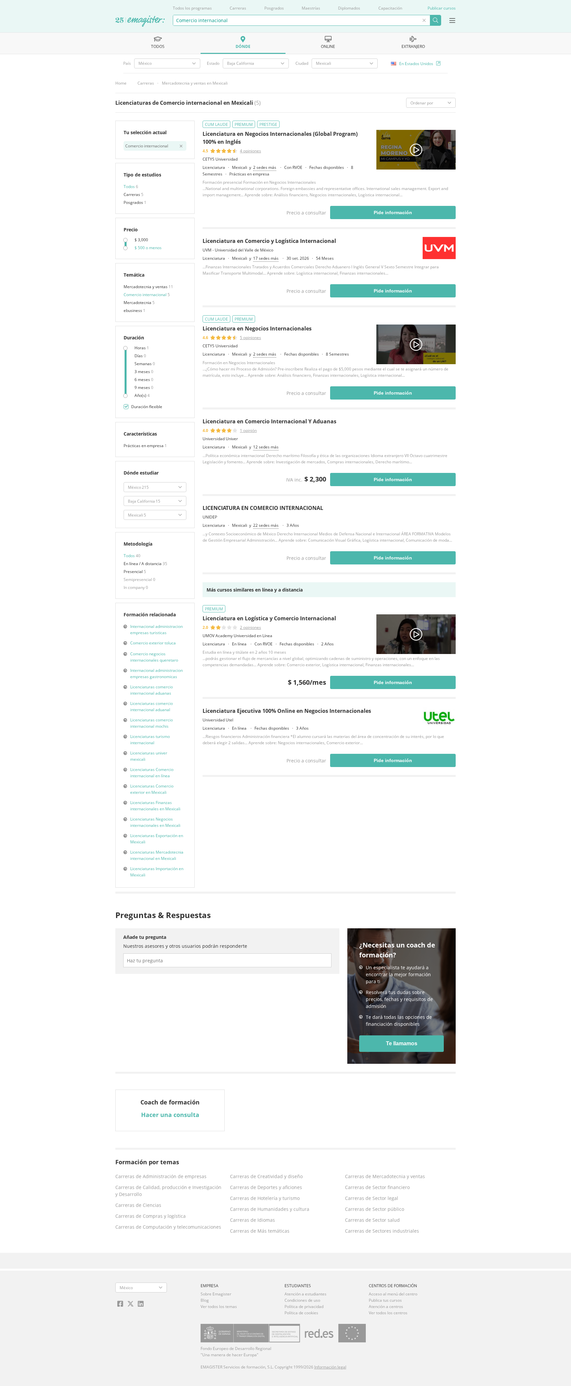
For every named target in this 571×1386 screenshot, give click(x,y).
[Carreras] (140, 21)
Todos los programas (192, 8)
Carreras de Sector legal (371, 1198)
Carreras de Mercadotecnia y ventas (385, 1176)
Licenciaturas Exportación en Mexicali (156, 839)
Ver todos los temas (219, 1306)
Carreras (238, 8)
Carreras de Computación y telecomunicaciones (168, 1227)
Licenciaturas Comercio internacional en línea (151, 773)
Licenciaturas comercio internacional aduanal (151, 706)
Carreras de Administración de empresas (161, 1176)
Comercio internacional (146, 294)
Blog (205, 1300)
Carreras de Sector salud (372, 1220)
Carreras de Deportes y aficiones (266, 1187)
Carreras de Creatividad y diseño (266, 1176)
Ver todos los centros (388, 1313)
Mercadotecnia (138, 302)
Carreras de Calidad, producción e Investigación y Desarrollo (168, 1190)
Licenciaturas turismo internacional (150, 740)
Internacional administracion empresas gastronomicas (156, 673)
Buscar (435, 20)
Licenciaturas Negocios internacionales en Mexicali (155, 822)
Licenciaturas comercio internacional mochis (151, 723)
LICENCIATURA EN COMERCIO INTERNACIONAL (263, 508)
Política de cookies (301, 1313)
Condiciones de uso (302, 1300)
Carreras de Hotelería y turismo (265, 1198)
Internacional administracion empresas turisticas (156, 629)
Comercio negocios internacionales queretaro (154, 657)
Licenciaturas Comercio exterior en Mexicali (151, 789)
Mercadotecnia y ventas (146, 286)
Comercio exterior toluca (153, 643)
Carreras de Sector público (374, 1209)
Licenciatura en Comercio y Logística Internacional (269, 241)
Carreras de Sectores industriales (382, 1231)
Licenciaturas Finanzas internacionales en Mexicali (155, 806)
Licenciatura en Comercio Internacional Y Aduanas (269, 421)
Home (121, 83)
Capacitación (390, 8)
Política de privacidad (304, 1306)
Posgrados (274, 8)
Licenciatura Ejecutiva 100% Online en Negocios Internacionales (287, 710)
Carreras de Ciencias (138, 1205)
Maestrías (311, 8)
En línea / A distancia (143, 563)
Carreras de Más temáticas (259, 1231)
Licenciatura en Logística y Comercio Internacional (269, 618)
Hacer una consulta (170, 1115)
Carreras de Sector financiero (377, 1187)
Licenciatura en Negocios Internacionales (257, 328)
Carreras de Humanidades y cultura (269, 1209)
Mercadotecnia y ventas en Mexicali (195, 83)
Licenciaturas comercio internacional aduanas (151, 690)
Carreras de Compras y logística (150, 1216)
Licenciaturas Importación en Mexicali (156, 872)
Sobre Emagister (216, 1294)
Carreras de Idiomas (252, 1220)
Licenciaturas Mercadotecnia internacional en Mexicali (156, 855)
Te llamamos (401, 1043)
